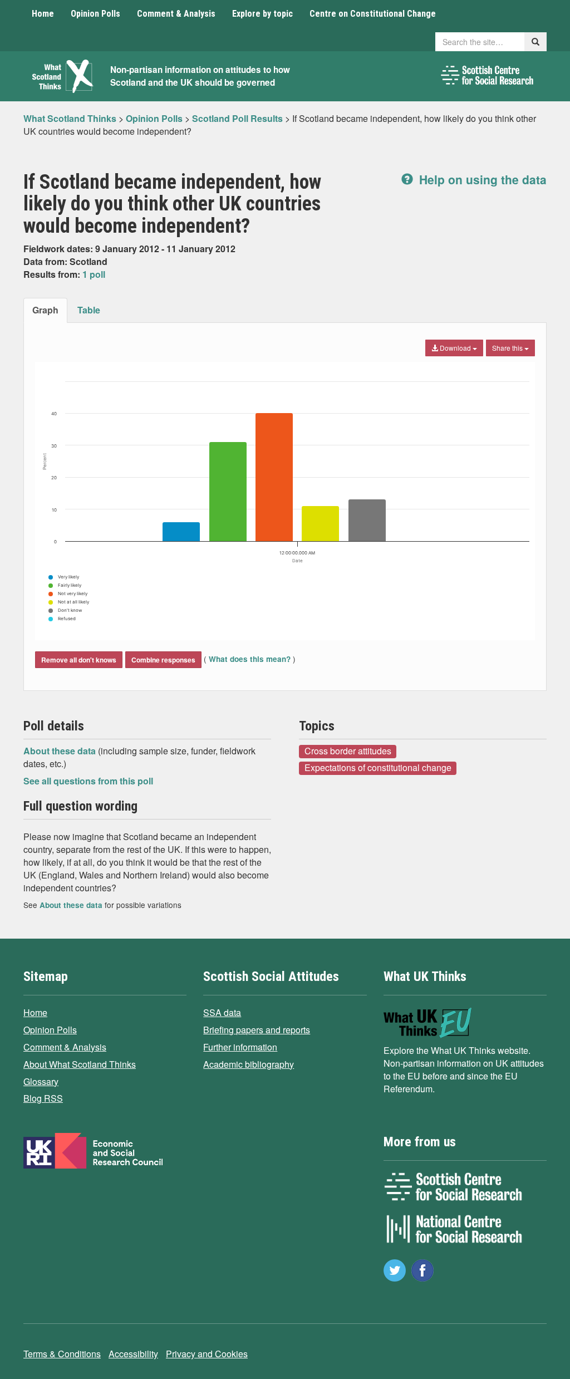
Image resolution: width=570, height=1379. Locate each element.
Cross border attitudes (347, 751)
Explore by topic (262, 13)
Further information (240, 1047)
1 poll (93, 274)
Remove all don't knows (78, 660)
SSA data (222, 1012)
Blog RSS (43, 1098)
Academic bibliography (248, 1064)
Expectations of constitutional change (377, 768)
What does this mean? (250, 659)
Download (455, 347)
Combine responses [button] (163, 660)
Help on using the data (481, 179)
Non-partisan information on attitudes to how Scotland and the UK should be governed (200, 76)
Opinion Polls (95, 13)
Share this (508, 347)
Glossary (40, 1081)
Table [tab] (88, 309)
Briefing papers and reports (256, 1029)
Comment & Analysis (176, 13)
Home (43, 13)
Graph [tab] (45, 309)
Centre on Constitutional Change (372, 13)
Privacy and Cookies (207, 1353)
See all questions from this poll (88, 780)
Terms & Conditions (62, 1353)
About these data (60, 750)
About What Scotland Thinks (79, 1064)
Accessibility (133, 1353)
